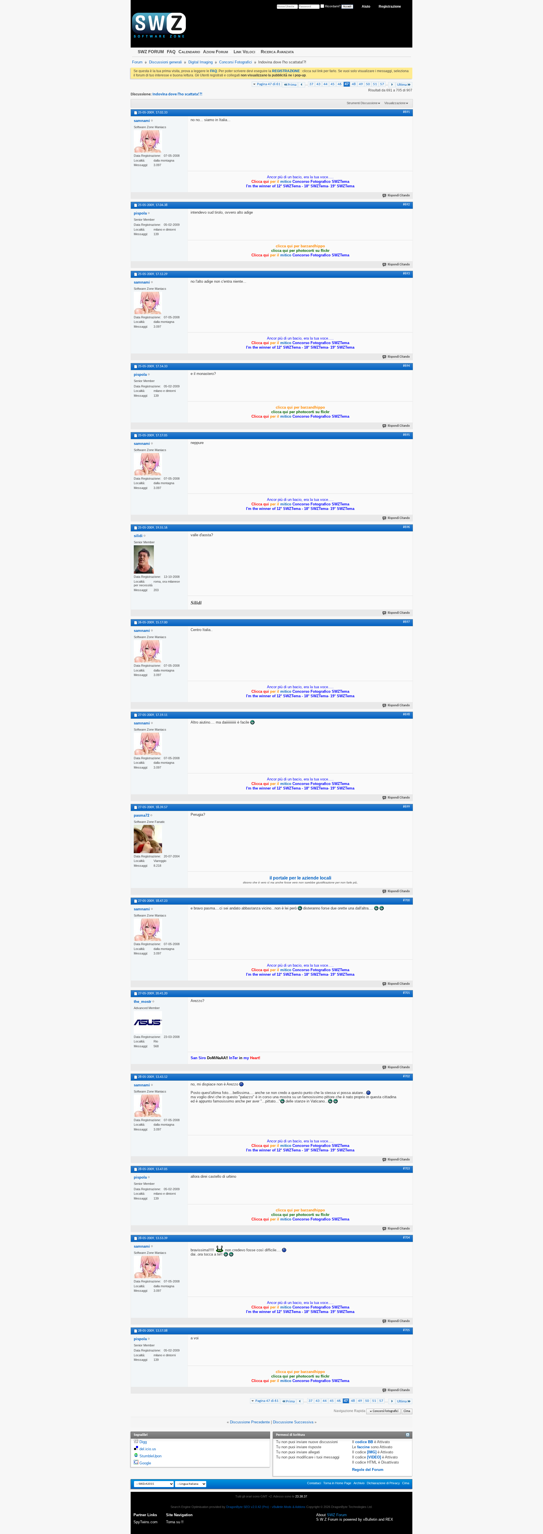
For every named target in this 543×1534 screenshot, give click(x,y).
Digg (143, 1442)
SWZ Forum (337, 1515)
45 (333, 84)
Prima (292, 85)
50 (368, 84)
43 (318, 84)
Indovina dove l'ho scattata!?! (177, 94)
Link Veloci (244, 51)
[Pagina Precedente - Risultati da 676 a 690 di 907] (301, 84)
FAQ (171, 51)
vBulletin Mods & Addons (288, 1507)
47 (347, 84)
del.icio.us (147, 1449)
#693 (406, 273)
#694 (406, 366)
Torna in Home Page (337, 1483)
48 (354, 84)
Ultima (402, 85)
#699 (406, 806)
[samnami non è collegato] (148, 141)
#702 (406, 1076)
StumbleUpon (150, 1456)
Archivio (359, 1483)
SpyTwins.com (145, 1522)
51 (375, 84)
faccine (363, 1447)
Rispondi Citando (399, 195)
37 (311, 84)
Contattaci (314, 1483)
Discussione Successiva (293, 1422)
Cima (407, 1411)
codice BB (364, 1442)
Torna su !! (175, 1522)
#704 (406, 1237)
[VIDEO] (374, 1457)
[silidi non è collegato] (144, 559)
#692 (406, 204)
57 (382, 84)
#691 (406, 112)
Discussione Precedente (250, 1422)
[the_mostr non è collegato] (148, 1022)
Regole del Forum (367, 1470)
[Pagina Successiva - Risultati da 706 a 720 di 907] (391, 84)
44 (325, 84)
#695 (406, 435)
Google (145, 1463)
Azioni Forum (215, 51)
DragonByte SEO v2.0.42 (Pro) (247, 1507)
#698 (406, 714)
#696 (406, 527)
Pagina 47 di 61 (268, 84)
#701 (406, 993)
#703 (406, 1168)
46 (340, 84)
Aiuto (366, 6)
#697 (406, 622)
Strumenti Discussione (362, 103)
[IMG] (371, 1452)
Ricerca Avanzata (277, 51)
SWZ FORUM (151, 51)
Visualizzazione (395, 103)
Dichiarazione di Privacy (383, 1483)
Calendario (189, 51)
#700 (406, 900)
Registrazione (390, 6)
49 (361, 84)
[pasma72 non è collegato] (148, 839)
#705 (406, 1330)
